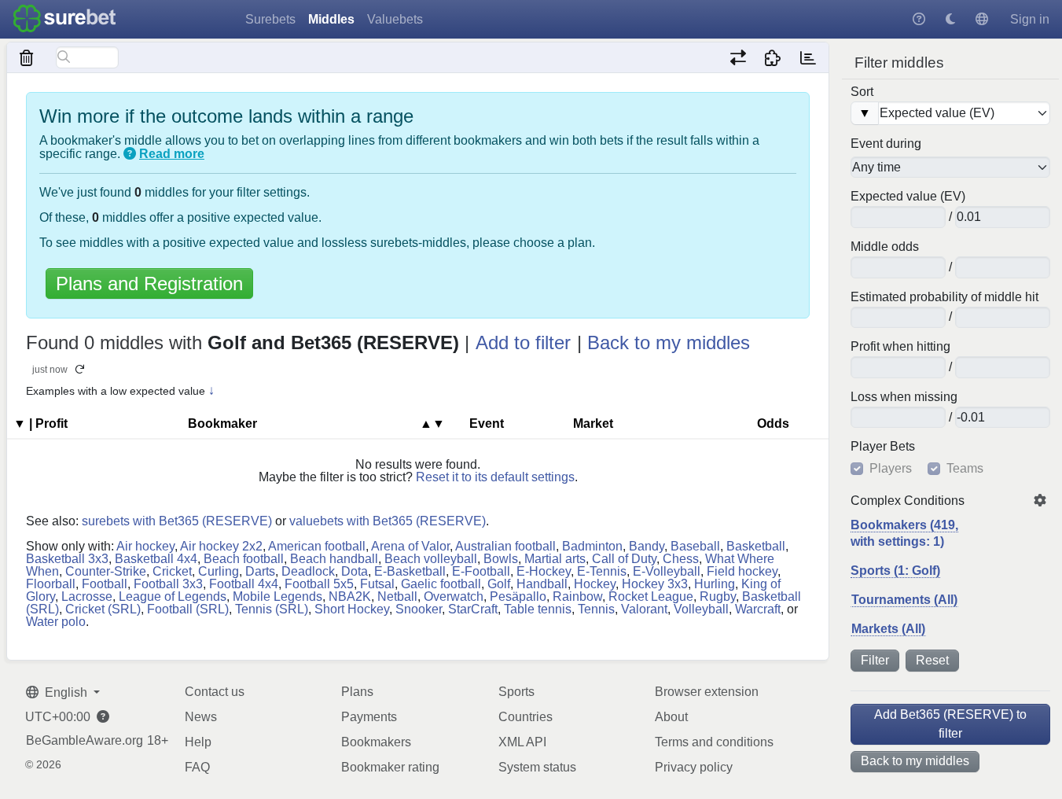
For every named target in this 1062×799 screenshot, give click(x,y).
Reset (932, 660)
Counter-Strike (105, 571)
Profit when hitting (900, 347)
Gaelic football (441, 584)
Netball (397, 596)
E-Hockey (543, 571)
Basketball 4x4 (156, 558)
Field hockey (742, 571)
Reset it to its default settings (495, 477)
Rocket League (650, 596)
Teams (964, 469)
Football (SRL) (188, 609)
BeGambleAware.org (84, 741)
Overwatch (453, 596)
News (201, 717)
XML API (522, 742)
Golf (498, 584)
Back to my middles (915, 761)
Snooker (418, 609)
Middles (331, 19)
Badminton (592, 546)
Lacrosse (86, 596)
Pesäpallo (518, 596)
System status (537, 767)
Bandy (646, 546)
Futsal (377, 584)
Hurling (714, 584)
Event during (886, 144)
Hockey (595, 584)
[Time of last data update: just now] (808, 57)
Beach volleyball (430, 558)
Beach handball (334, 558)
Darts (260, 571)
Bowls (500, 558)
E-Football (481, 571)
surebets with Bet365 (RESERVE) (177, 521)
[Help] (919, 19)
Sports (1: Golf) (895, 570)
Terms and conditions (714, 742)
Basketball (755, 546)
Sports (516, 691)
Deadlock (308, 571)
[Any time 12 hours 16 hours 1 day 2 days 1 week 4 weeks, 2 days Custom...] (950, 167)
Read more (171, 153)
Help (198, 742)
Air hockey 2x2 (221, 546)
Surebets (270, 19)
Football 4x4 (243, 584)
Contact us (214, 691)
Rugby (718, 596)
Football (104, 584)
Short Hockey (351, 609)
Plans (357, 691)
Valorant (644, 609)
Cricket (172, 571)
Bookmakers (376, 742)
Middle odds (885, 247)
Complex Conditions (908, 501)
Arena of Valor (410, 546)
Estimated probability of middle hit (944, 297)
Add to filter (523, 342)
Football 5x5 (319, 584)
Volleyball (701, 609)
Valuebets (395, 19)
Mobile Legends (277, 596)
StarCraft (473, 609)
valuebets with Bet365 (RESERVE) (387, 521)
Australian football (505, 546)
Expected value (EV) (908, 197)
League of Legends (172, 596)
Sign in (1029, 19)
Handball (542, 584)
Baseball (695, 546)
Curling (218, 571)
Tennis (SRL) (271, 609)
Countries (525, 717)
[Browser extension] (773, 57)
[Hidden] (27, 57)
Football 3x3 (168, 584)
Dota (354, 571)
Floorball (50, 584)
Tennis (596, 609)
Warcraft (758, 609)
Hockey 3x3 (655, 584)
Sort (862, 92)
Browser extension (707, 691)
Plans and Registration (149, 283)
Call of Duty (624, 558)
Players (890, 469)
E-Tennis (602, 571)
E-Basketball (410, 571)
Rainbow (577, 596)
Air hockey (145, 546)
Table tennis (537, 609)
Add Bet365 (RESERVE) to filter (950, 724)
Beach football (244, 558)
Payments (369, 717)
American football (317, 546)
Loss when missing (904, 397)
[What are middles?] (129, 153)
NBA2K (350, 596)
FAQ (197, 767)
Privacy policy (694, 767)
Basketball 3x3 (67, 558)
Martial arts (555, 558)
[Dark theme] (950, 19)
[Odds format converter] (738, 57)
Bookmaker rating (390, 767)
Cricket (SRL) (103, 609)
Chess (681, 558)
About (671, 717)
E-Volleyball (666, 571)
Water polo (56, 621)
